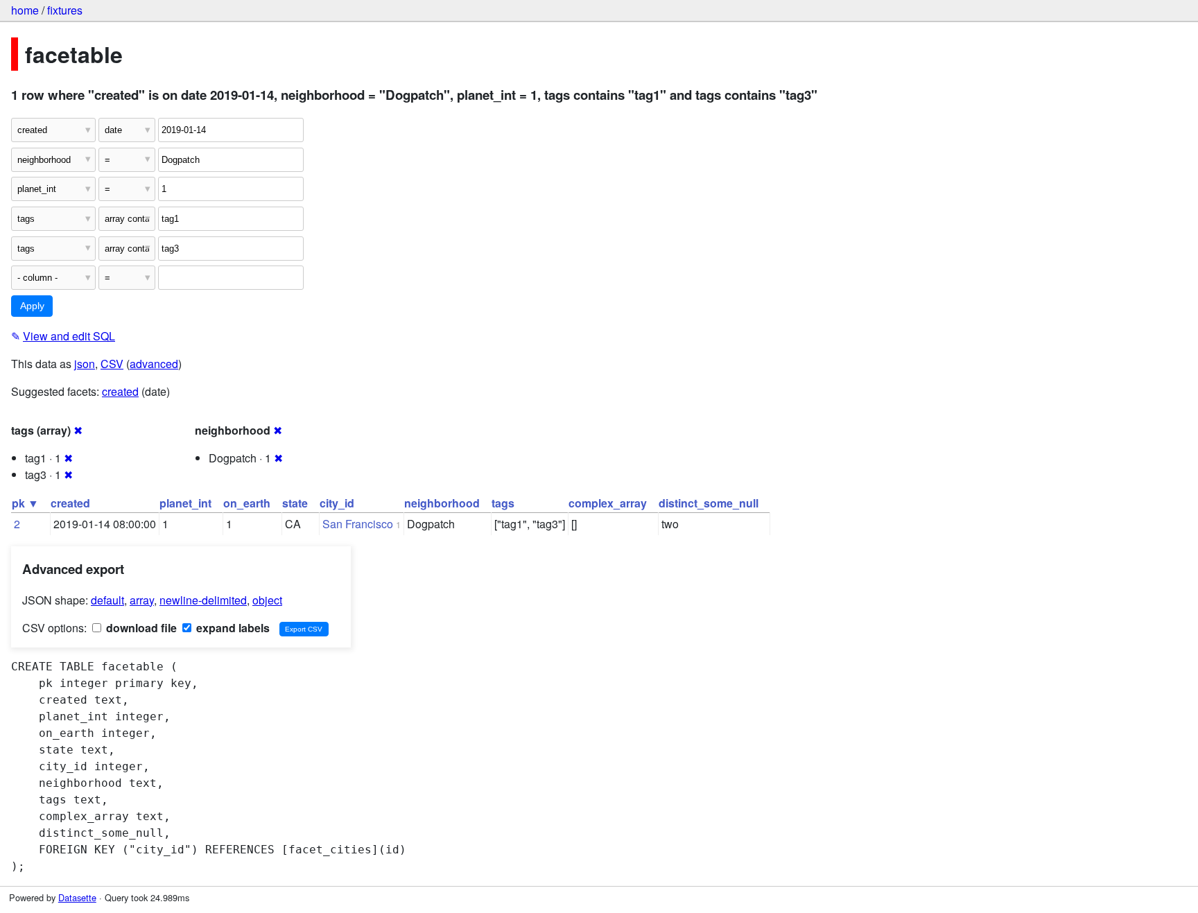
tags (503, 503)
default (107, 600)
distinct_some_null (708, 503)
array (142, 600)
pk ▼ (25, 503)
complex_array (607, 503)
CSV (112, 364)
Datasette (77, 897)
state (295, 503)
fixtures (65, 10)
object (267, 600)
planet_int (185, 503)
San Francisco (357, 524)
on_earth (246, 503)
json (84, 364)
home (25, 10)
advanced (154, 364)
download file (140, 628)
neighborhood (442, 503)
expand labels (231, 628)
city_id (337, 503)
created (120, 391)
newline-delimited (203, 600)
